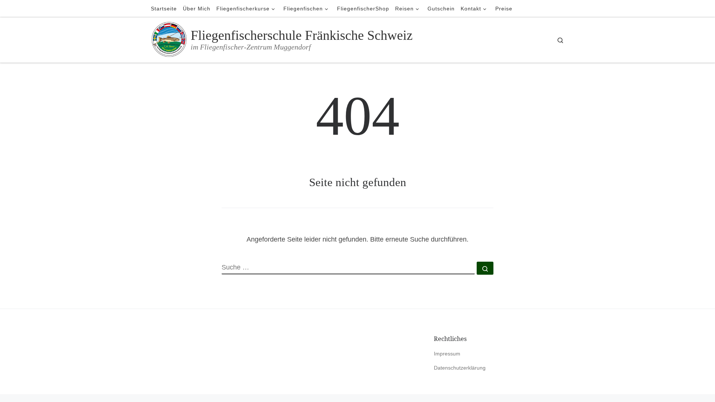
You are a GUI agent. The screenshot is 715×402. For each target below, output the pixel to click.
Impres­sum (447, 354)
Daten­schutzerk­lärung (460, 368)
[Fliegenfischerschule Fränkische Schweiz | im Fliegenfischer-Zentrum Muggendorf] (169, 38)
